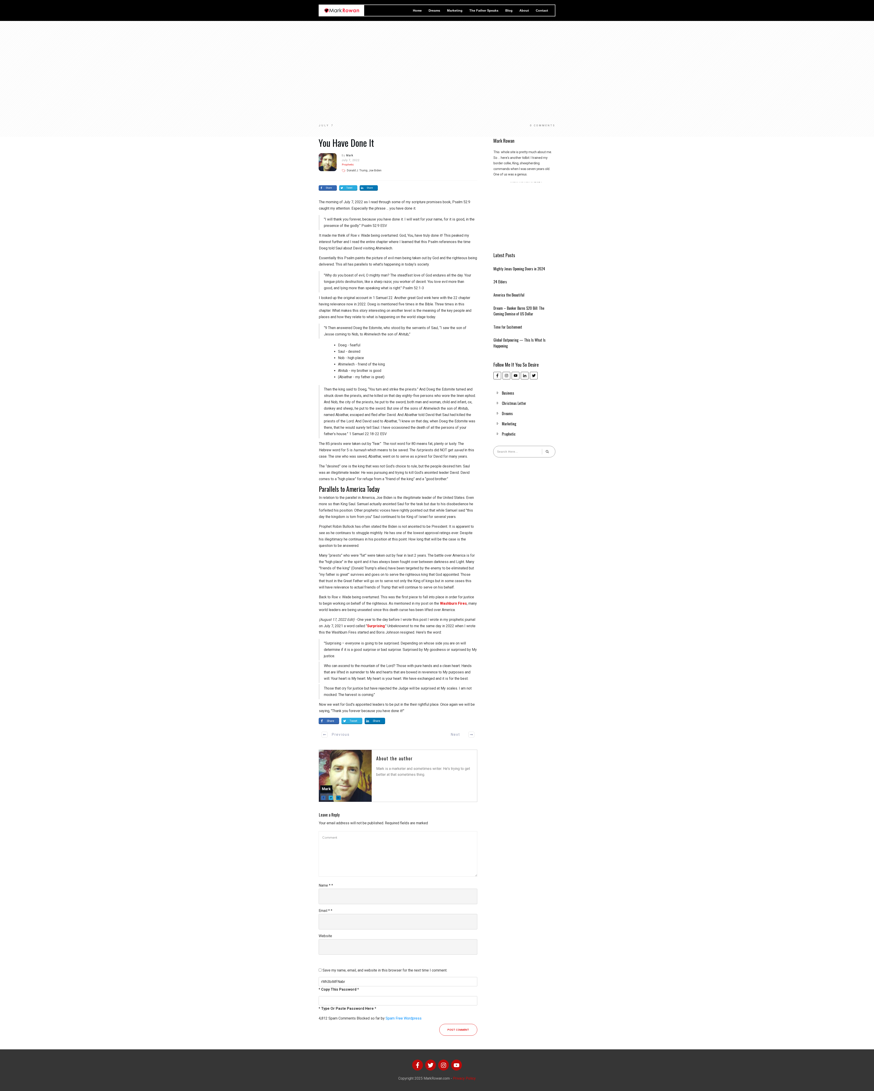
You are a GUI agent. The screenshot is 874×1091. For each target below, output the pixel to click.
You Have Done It (346, 143)
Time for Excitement (507, 327)
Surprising (376, 626)
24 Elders (500, 281)
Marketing (509, 423)
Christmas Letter (514, 403)
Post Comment (458, 1029)
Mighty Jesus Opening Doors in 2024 (519, 268)
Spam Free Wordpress (404, 1018)
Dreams (507, 413)
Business (508, 393)
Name (326, 885)
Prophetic (348, 164)
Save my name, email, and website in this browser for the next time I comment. (385, 970)
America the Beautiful (508, 295)
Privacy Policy (464, 1078)
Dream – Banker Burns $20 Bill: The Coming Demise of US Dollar (518, 311)
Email (325, 910)
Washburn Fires (453, 603)
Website (325, 936)
